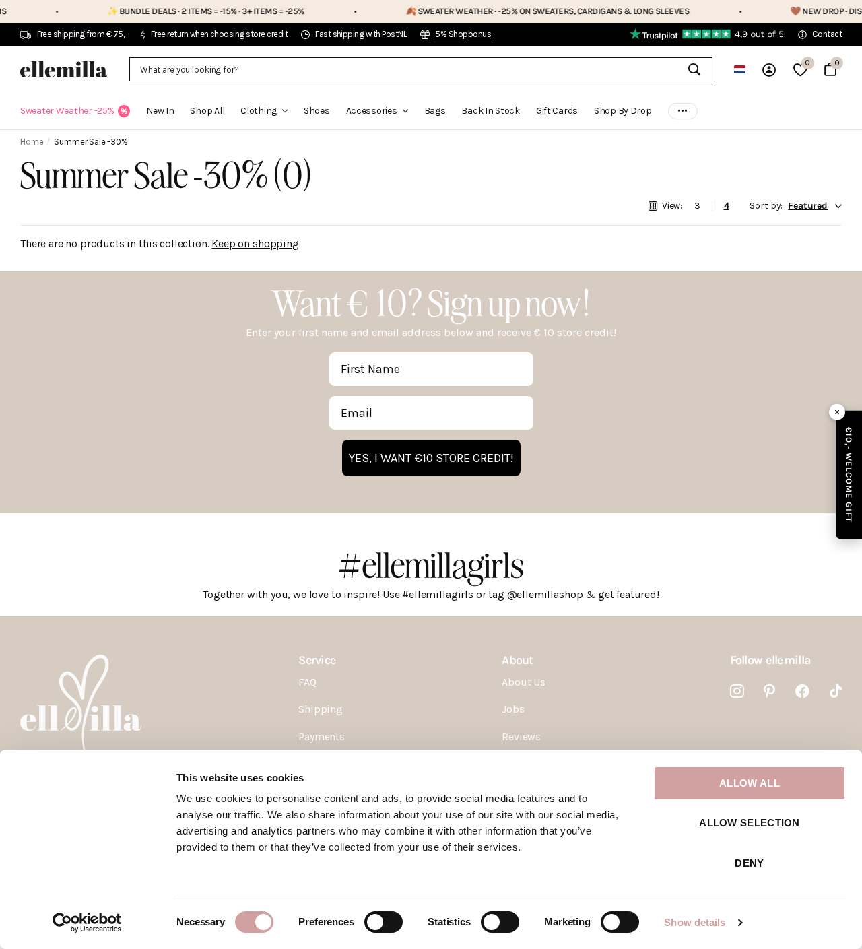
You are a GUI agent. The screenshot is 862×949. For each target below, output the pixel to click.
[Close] (837, 411)
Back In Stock (490, 111)
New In (160, 111)
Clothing (258, 111)
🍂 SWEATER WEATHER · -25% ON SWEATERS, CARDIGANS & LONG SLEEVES (524, 11)
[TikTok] (836, 691)
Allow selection (749, 822)
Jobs (513, 708)
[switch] (383, 922)
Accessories (371, 111)
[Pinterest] (769, 691)
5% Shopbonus (463, 34)
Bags (435, 111)
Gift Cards (557, 111)
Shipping (320, 708)
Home (31, 142)
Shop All (207, 111)
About (517, 660)
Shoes (317, 111)
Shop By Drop (623, 111)
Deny (749, 863)
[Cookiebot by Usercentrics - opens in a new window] (87, 923)
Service (316, 660)
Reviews (521, 736)
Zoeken (693, 69)
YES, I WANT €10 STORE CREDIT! (431, 458)
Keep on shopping (254, 243)
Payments (321, 736)
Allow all (749, 783)
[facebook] (802, 691)
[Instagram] (737, 691)
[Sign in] (769, 70)
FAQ (307, 682)
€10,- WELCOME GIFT (849, 474)
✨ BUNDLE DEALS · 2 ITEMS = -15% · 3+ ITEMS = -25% (182, 11)
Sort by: (766, 205)
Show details (694, 922)
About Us (523, 682)
